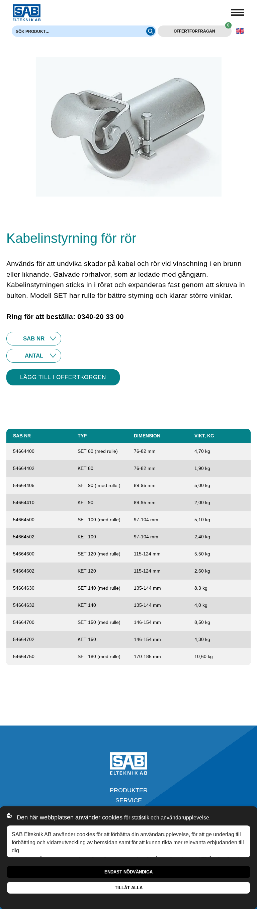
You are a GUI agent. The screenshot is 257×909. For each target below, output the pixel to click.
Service (128, 800)
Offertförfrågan (201, 29)
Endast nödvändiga (128, 871)
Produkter (129, 790)
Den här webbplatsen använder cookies (69, 817)
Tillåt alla (129, 887)
